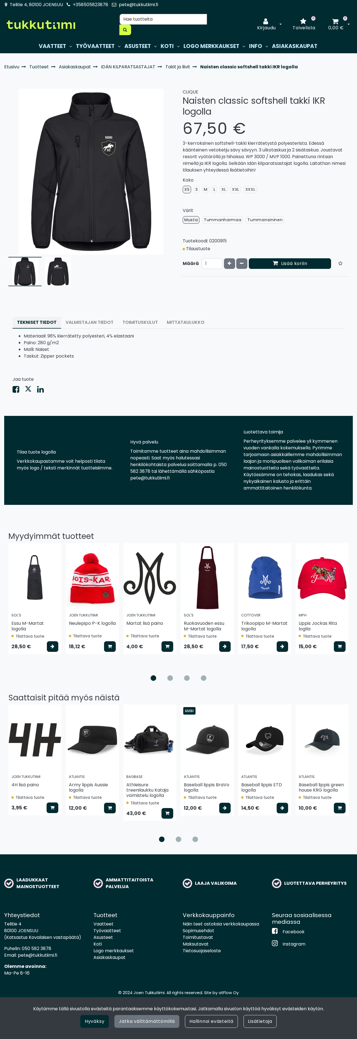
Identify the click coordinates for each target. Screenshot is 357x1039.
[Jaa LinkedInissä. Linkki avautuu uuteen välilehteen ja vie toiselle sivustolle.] (42, 390)
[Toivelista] (340, 263)
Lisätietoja (260, 1021)
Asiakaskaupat (109, 957)
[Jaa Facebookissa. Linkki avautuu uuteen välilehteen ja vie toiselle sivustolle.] (19, 390)
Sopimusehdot (198, 930)
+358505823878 (90, 4)
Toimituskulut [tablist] (140, 322)
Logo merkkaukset (113, 951)
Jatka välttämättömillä (147, 1021)
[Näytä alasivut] (70, 46)
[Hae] (125, 30)
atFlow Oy (229, 992)
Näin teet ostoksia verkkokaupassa (221, 924)
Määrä (191, 263)
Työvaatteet (107, 930)
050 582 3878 (36, 948)
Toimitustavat (198, 937)
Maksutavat (196, 944)
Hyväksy (95, 1021)
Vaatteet (103, 924)
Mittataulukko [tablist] (185, 322)
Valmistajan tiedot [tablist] (90, 322)
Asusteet (103, 937)
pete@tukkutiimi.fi (138, 4)
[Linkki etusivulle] (41, 25)
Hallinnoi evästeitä (211, 1021)
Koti (97, 944)
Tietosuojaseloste (202, 951)
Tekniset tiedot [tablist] (37, 322)
